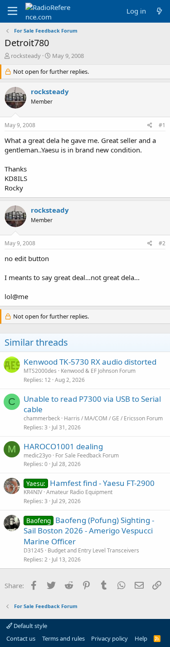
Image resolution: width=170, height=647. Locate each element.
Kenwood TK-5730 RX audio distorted (90, 362)
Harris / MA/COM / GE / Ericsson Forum (113, 418)
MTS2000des (40, 371)
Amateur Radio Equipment (79, 492)
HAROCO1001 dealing (63, 446)
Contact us (20, 638)
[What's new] (159, 11)
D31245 (34, 550)
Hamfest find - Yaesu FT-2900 (102, 483)
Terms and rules (63, 638)
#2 (162, 243)
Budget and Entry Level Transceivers (93, 550)
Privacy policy (109, 638)
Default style (29, 626)
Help (141, 638)
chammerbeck (42, 418)
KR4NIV (33, 492)
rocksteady (26, 56)
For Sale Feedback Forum (87, 455)
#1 (162, 125)
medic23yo (37, 455)
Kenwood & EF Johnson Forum (98, 371)
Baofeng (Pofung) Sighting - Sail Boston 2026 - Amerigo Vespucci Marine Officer (89, 531)
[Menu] (12, 11)
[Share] (149, 125)
